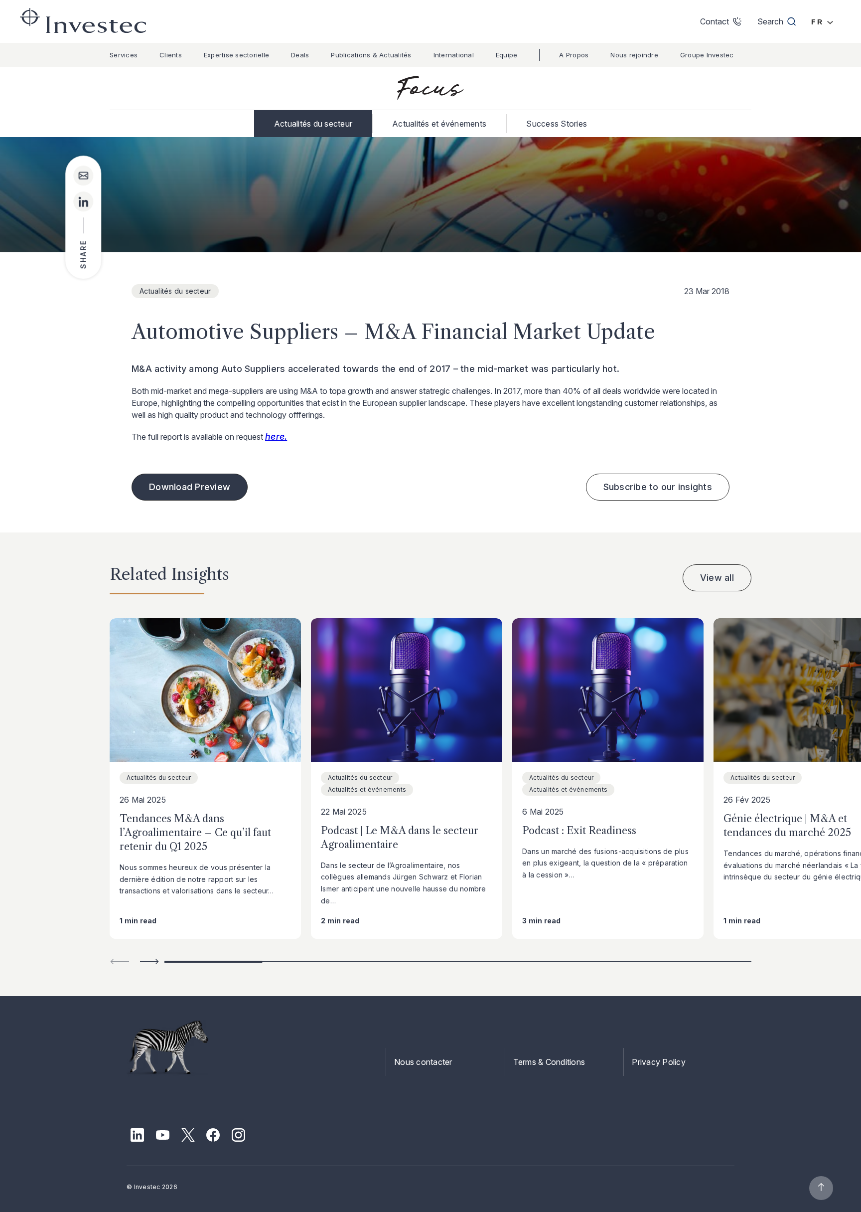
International (453, 55)
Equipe (507, 55)
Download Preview (189, 487)
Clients (170, 55)
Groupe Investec (707, 55)
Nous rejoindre (634, 55)
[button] (149, 961)
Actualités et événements (439, 124)
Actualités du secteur (313, 124)
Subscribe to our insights (657, 487)
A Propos (573, 55)
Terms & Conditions (549, 1062)
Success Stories (556, 124)
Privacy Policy (659, 1062)
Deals (300, 55)
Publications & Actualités (371, 55)
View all (717, 577)
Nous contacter (423, 1062)
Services (124, 55)
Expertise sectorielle (236, 55)
